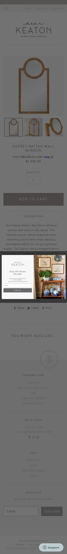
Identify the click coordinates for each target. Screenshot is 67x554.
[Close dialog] (63, 257)
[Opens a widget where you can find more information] (51, 547)
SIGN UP (17, 290)
